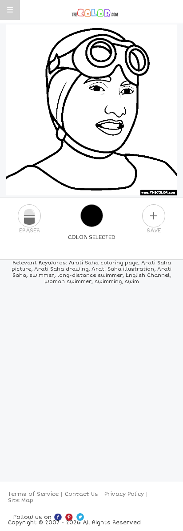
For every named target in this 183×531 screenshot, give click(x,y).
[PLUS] (153, 215)
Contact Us (81, 494)
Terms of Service (33, 494)
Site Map (20, 500)
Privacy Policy (124, 494)
